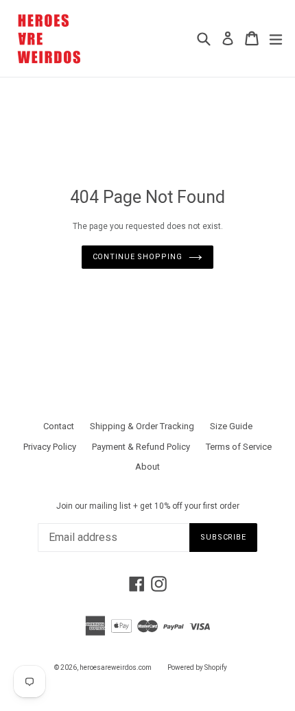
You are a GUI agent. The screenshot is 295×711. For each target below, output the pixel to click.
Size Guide (231, 426)
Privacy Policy (49, 447)
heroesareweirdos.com (116, 667)
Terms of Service (239, 447)
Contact (58, 426)
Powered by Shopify (197, 667)
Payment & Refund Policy (141, 447)
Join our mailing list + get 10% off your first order (147, 506)
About (147, 466)
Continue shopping (137, 256)
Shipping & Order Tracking (142, 426)
